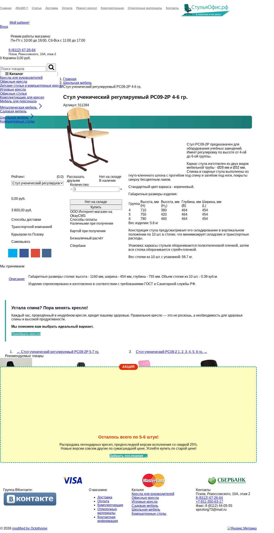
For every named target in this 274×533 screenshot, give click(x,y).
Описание (17, 279)
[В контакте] (30, 505)
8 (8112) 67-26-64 (22, 50)
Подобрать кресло (25, 334)
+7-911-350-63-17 (209, 501)
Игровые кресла (13, 89)
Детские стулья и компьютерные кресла (31, 85)
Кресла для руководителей (21, 78)
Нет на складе (96, 202)
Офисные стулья (13, 93)
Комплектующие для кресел (22, 97)
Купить (96, 207)
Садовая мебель (13, 111)
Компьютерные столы (17, 121)
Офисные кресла (13, 81)
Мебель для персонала (18, 101)
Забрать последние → (128, 456)
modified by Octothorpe (29, 528)
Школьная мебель (146, 509)
